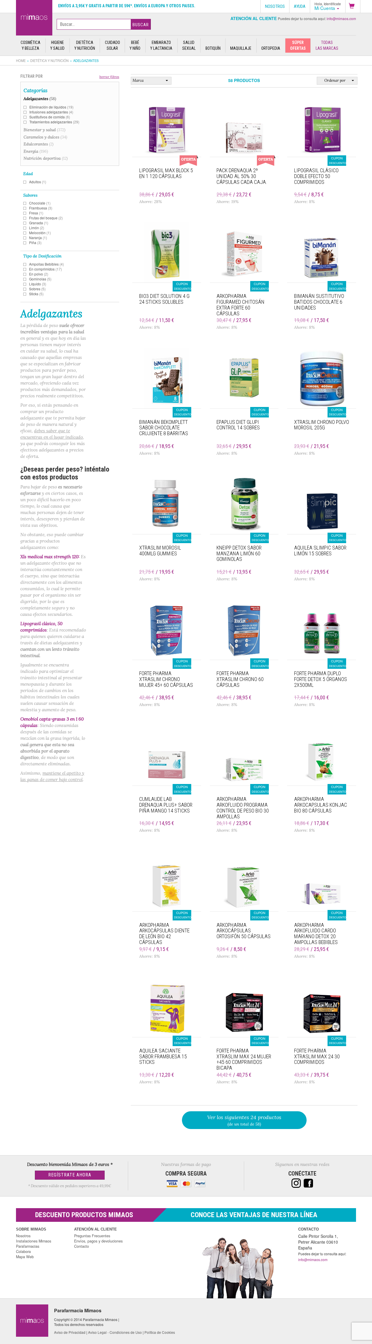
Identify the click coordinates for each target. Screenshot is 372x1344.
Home (21, 60)
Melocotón (40, 232)
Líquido (37, 283)
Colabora (23, 1251)
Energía (36, 151)
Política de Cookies (159, 1332)
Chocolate (40, 202)
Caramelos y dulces (45, 137)
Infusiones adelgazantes (51, 111)
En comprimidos (45, 268)
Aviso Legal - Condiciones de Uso (115, 1332)
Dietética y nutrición (49, 60)
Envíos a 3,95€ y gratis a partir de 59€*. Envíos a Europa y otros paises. (126, 5)
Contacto (81, 1246)
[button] (353, 6)
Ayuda (299, 6)
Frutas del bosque (46, 217)
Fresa (36, 212)
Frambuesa (40, 207)
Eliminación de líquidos (51, 106)
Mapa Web (25, 1256)
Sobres (37, 288)
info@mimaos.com (341, 18)
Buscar (141, 24)
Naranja (38, 237)
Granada (38, 222)
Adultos (37, 181)
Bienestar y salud (44, 129)
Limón (36, 227)
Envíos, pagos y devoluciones (98, 1241)
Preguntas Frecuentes (92, 1235)
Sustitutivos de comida (49, 116)
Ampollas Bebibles (46, 264)
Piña (35, 242)
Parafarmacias (27, 1246)
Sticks (36, 293)
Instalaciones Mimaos (33, 1241)
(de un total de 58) (244, 1120)
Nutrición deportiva (46, 158)
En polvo (38, 273)
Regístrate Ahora (69, 1175)
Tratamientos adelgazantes (54, 121)
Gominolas (40, 278)
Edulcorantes (38, 144)
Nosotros (23, 1235)
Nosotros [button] (275, 6)
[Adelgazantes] (34, 16)
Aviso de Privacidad (69, 1332)
